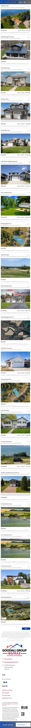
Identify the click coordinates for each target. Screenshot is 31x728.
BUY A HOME (5, 693)
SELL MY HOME (6, 695)
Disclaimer (4, 705)
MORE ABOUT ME (7, 698)
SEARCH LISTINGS (7, 690)
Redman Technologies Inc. (7, 704)
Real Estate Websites (13, 702)
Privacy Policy (15, 704)
